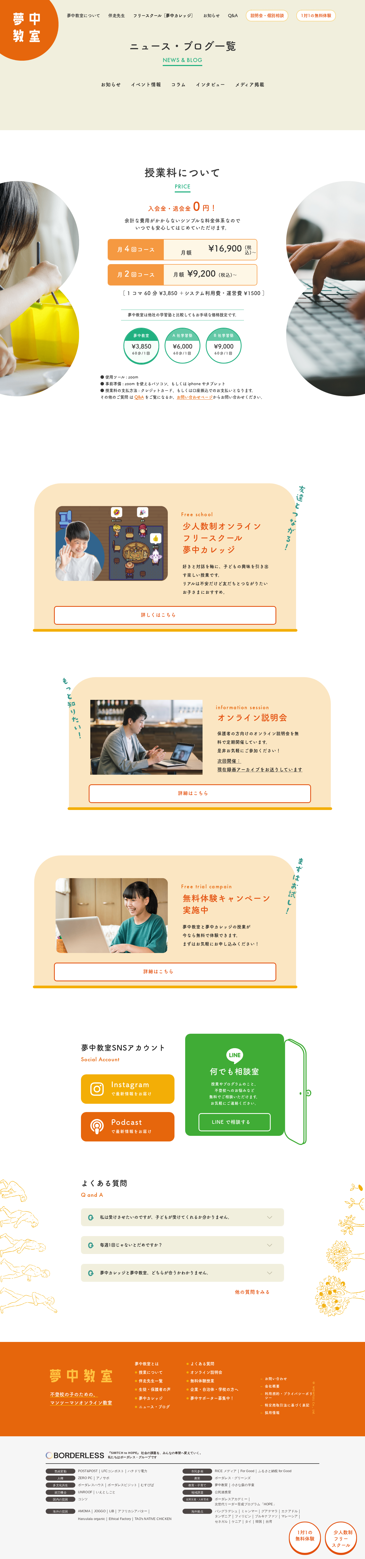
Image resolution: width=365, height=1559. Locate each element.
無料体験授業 (202, 1381)
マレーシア (289, 1516)
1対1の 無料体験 (304, 1535)
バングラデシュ (226, 1511)
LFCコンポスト (113, 1471)
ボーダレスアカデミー (231, 1499)
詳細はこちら (193, 793)
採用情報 (272, 1412)
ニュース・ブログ (154, 1407)
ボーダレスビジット (122, 1485)
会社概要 (272, 1386)
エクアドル (289, 1511)
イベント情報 (146, 84)
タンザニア (223, 1516)
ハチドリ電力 (137, 1471)
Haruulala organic (91, 1519)
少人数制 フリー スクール (341, 1539)
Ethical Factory (120, 1519)
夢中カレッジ (151, 1398)
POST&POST (88, 1471)
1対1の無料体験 (316, 15)
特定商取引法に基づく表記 (287, 1405)
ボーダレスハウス (91, 1485)
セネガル (221, 1521)
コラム (178, 84)
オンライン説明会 (206, 1372)
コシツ (83, 1499)
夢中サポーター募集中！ (212, 1398)
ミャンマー (249, 1511)
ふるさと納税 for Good (275, 1471)
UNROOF (85, 1492)
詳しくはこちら (158, 614)
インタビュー (210, 84)
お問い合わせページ (195, 397)
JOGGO (100, 1511)
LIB (111, 1511)
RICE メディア (226, 1471)
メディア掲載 (250, 84)
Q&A (233, 15)
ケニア (237, 1521)
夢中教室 (221, 1485)
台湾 (269, 1521)
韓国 (258, 1521)
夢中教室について (83, 15)
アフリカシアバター (132, 1511)
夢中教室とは (147, 1364)
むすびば (147, 1485)
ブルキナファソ (266, 1516)
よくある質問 (202, 1364)
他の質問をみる (252, 1292)
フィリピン (243, 1516)
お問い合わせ (276, 1378)
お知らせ (211, 15)
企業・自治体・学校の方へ (214, 1389)
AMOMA (84, 1511)
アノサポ (102, 1478)
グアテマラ (269, 1511)
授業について (151, 1372)
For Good (247, 1471)
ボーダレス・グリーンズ (233, 1478)
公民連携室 (223, 1492)
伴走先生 (116, 15)
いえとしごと (105, 1492)
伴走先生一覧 (151, 1381)
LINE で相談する (231, 1122)
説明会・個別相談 (267, 15)
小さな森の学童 (243, 1485)
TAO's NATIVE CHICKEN (153, 1519)
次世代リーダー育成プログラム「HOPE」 (245, 1504)
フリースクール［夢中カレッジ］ (164, 15)
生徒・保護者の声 (155, 1389)
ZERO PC (85, 1478)
